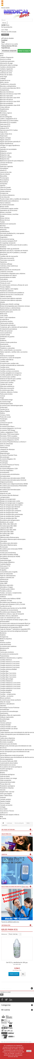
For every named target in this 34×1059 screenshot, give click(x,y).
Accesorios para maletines (8, 646)
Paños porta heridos (6, 394)
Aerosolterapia (4, 709)
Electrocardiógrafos (6, 117)
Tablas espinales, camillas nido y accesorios (13, 352)
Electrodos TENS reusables (8, 436)
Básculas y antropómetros (8, 86)
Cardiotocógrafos (5, 564)
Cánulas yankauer (5, 723)
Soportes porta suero (6, 312)
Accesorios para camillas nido (9, 363)
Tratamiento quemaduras (7, 325)
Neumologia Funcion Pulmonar (9, 707)
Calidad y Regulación (6, 57)
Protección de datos (6, 74)
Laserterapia (4, 451)
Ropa (1, 354)
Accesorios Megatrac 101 (8, 459)
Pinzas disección (5, 784)
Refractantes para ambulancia (9, 201)
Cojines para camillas (6, 382)
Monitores (3, 650)
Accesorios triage (5, 401)
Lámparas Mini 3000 (6, 528)
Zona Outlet (3, 809)
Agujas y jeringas (5, 138)
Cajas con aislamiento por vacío (10, 617)
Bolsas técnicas (5, 220)
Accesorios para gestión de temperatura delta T (14, 625)
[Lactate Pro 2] (17, 870)
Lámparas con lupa (6, 600)
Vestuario (3, 797)
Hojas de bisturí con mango (8, 778)
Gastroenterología (5, 560)
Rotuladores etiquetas (7, 788)
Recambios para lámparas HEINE (10, 612)
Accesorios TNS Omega (7, 430)
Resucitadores (4, 180)
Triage (2, 398)
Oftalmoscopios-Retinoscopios (9, 537)
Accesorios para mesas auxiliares (10, 700)
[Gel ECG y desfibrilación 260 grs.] (17, 948)
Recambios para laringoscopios (10, 520)
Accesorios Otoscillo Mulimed (9, 495)
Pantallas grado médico (7, 589)
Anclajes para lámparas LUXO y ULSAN (12, 604)
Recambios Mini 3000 (7, 533)
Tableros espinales (6, 296)
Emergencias (4, 193)
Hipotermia (3, 262)
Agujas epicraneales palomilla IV (10, 141)
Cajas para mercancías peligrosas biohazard (14, 631)
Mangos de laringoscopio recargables (11, 503)
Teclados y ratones (6, 591)
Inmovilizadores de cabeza (8, 275)
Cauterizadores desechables (9, 763)
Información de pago (6, 63)
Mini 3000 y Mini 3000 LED (8, 524)
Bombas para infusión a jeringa (9, 304)
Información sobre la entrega (9, 65)
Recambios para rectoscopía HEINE (11, 549)
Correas (2, 396)
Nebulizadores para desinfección (10, 310)
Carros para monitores (7, 652)
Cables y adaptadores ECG (8, 118)
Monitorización (4, 648)
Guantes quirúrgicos (6, 769)
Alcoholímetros (4, 472)
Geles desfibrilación (6, 235)
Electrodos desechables (7, 740)
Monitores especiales (6, 585)
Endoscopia (3, 407)
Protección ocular (5, 417)
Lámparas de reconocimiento (9, 610)
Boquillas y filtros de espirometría (10, 715)
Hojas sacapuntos (5, 780)
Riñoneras (3, 229)
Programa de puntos (6, 71)
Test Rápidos (4, 558)
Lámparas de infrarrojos (7, 449)
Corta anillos (4, 315)
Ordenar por (4, 934)
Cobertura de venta (6, 73)
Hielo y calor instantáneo (7, 317)
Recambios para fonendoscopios (10, 489)
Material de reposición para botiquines (12, 160)
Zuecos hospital (5, 803)
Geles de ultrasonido (6, 443)
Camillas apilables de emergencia (10, 375)
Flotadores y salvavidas (7, 348)
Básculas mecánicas (6, 99)
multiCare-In (4, 812)
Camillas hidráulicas (6, 681)
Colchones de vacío (6, 281)
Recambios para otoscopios (8, 543)
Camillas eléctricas (6, 660)
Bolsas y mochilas (5, 212)
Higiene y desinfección (7, 577)
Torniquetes (3, 183)
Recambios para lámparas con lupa (11, 602)
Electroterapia (4, 424)
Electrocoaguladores (6, 759)
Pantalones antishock (6, 290)
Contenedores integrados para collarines (12, 273)
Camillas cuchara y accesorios (9, 371)
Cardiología (3, 115)
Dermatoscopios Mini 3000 (8, 526)
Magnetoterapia (5, 453)
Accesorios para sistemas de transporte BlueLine (15, 623)
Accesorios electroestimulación (9, 438)
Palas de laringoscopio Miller (9, 508)
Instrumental (4, 770)
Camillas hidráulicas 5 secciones (10, 688)
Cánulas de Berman (6, 162)
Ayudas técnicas (5, 80)
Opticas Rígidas (5, 411)
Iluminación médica (6, 595)
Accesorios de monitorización (9, 654)
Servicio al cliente (5, 59)
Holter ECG (3, 132)
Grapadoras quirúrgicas (7, 774)
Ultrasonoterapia (5, 466)
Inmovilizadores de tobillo (8, 277)
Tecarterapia (4, 463)
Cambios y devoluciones (7, 67)
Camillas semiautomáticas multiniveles (12, 365)
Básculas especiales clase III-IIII (10, 97)
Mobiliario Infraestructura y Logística (11, 658)
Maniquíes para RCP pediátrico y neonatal (13, 252)
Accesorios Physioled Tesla (8, 455)
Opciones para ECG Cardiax (9, 130)
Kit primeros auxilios (6, 321)
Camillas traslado (5, 692)
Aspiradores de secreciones (8, 210)
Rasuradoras (4, 182)
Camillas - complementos (8, 694)
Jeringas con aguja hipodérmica (10, 145)
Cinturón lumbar (5, 334)
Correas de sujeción (6, 422)
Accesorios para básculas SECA (10, 88)
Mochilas (3, 225)
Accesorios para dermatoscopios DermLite (13, 480)
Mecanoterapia (4, 457)
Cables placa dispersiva (7, 738)
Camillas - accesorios (6, 696)
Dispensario (3, 136)
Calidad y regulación (6, 69)
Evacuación (3, 254)
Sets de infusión (5, 174)
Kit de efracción (5, 197)
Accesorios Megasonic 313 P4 (9, 440)
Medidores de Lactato (6, 522)
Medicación (3, 313)
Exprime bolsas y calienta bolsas (10, 308)
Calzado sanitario (5, 799)
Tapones (2, 185)
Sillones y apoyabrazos (7, 703)
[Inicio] (3, 823)
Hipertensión (4, 581)
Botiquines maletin (6, 157)
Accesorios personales (7, 204)
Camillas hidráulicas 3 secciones (10, 684)
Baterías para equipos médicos (9, 814)
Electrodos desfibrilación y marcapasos (12, 233)
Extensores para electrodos (8, 744)
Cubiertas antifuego (6, 264)
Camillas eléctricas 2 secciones (10, 661)
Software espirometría (7, 717)
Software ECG (4, 128)
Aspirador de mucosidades (8, 149)
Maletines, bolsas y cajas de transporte (12, 614)
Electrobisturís (4, 730)
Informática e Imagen (6, 587)
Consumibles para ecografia (8, 572)
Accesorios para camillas (8, 377)
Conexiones (3, 164)
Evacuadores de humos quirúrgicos (11, 767)
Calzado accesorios (6, 805)
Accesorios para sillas (7, 390)
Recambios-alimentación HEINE (10, 556)
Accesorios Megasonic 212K (9, 468)
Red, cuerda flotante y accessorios (10, 350)
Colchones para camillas (7, 380)
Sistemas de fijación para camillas (10, 378)
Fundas (2, 222)
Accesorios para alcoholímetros (9, 474)
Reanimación (4, 344)
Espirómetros (4, 713)
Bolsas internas (5, 218)
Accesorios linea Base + (7, 426)
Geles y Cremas (5, 445)
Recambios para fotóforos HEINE (10, 598)
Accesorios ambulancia (7, 195)
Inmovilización (4, 268)
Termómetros (4, 551)
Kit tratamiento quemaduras (8, 329)
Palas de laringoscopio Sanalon (10, 516)
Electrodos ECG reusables (8, 122)
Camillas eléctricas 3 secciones (10, 663)
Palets (2, 640)
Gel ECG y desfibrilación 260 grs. (17, 962)
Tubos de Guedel (5, 187)
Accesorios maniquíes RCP (8, 241)
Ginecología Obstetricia (7, 562)
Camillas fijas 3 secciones (8, 675)
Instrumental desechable (7, 782)
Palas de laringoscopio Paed (9, 512)
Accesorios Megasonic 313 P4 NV (10, 428)
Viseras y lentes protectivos (8, 342)
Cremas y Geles (5, 415)
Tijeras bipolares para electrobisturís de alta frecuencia (17, 757)
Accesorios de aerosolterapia (9, 711)
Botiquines (3, 151)
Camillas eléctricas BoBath (8, 669)
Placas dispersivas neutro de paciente (12, 755)
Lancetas (3, 147)
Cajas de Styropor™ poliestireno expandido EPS (15, 629)
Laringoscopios (5, 497)
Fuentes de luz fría (5, 606)
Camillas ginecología (6, 679)
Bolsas (2, 216)
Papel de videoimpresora (8, 575)
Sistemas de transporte (7, 356)
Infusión (2, 302)
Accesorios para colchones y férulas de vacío (14, 285)
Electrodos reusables (6, 742)
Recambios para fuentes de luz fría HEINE (13, 608)
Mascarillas (3, 176)
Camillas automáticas (6, 359)
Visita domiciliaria (5, 644)
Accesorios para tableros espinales (11, 298)
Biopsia (2, 772)
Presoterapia (4, 461)
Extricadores (4, 279)
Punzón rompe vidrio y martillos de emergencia (14, 199)
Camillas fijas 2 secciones (8, 673)
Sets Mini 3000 (4, 535)
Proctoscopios (4, 178)
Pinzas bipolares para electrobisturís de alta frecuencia (17, 749)
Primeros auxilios (5, 642)
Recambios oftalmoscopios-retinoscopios (12, 539)
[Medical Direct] (17, 14)
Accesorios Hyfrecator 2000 (8, 761)
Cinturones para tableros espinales (11, 300)
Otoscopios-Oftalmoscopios (8, 545)
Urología (2, 807)
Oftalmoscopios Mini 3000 (8, 529)
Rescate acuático (5, 346)
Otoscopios (3, 541)
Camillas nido (4, 361)
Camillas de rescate (6, 384)
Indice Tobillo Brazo (6, 795)
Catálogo (3, 78)
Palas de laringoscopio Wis (8, 518)
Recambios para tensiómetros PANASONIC (13, 486)
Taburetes (3, 705)
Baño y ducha (4, 82)
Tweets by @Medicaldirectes (10, 922)
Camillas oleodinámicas (7, 369)
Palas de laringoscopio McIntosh (10, 507)
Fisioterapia (3, 419)
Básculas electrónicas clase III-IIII (10, 94)
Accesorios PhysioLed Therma (9, 464)
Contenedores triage (6, 399)
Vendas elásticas (5, 191)
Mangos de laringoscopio (8, 499)
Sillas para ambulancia (7, 386)
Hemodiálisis (4, 168)
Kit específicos (4, 319)
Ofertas (4, 854)
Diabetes (3, 635)
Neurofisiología (4, 719)
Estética (2, 413)
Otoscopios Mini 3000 (6, 531)
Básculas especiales (6, 95)
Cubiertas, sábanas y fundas (9, 392)
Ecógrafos (3, 570)
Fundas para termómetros (8, 552)
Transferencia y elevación (8, 84)
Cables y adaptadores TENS (9, 432)
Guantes (2, 338)
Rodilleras (3, 340)
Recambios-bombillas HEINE (9, 554)
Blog (1, 816)
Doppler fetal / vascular (7, 791)
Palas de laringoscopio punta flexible (11, 514)
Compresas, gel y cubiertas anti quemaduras (14, 327)
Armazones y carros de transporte (10, 357)
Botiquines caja (5, 155)
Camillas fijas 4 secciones (8, 677)
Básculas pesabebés (6, 103)
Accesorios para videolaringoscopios (11, 405)
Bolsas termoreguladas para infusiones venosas (15, 306)
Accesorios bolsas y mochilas (9, 214)
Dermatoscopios (5, 476)
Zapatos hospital (5, 801)
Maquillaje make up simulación (9, 248)
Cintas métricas (5, 107)
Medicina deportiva (6, 638)
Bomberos (3, 633)
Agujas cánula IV (5, 139)
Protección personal (6, 331)
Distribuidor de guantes (7, 336)
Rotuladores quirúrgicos (7, 786)
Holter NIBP (3, 583)
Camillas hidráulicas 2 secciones (10, 682)
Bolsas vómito (4, 206)
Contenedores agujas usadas (9, 208)
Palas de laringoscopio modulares (10, 510)
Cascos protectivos (6, 333)
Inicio (1, 55)
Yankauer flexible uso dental (9, 728)
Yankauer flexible (5, 725)
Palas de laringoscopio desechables (11, 505)
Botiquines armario (6, 153)
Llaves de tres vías (6, 172)
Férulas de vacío (5, 283)
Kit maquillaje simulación (8, 243)
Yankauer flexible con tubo (8, 726)
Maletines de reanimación (8, 224)
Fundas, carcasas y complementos (10, 593)
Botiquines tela (4, 159)
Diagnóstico (3, 237)
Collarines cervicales (6, 271)
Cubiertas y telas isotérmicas (9, 266)
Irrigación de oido (5, 493)
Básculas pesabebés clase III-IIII (10, 105)
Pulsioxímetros (4, 656)
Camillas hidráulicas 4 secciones (10, 686)
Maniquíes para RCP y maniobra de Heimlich (14, 250)
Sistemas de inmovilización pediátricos (12, 292)
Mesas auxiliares (5, 698)
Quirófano (3, 721)
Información (6, 925)
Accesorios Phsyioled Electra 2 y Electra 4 (13, 442)
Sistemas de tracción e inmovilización (11, 294)
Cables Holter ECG (6, 134)
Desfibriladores (4, 231)
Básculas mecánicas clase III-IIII (10, 101)
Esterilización (4, 579)
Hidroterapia (4, 447)
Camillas (2, 421)
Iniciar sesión (5, 8)
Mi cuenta (3, 818)
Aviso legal (3, 76)
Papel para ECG (5, 126)
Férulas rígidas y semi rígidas (9, 289)
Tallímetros (3, 111)
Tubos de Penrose (5, 189)
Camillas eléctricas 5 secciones (10, 667)
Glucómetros (4, 491)
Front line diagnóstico (6, 470)
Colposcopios (4, 568)
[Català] (2, 5)
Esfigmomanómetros (6, 482)
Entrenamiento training (7, 239)
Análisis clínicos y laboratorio (9, 616)
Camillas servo (4, 367)
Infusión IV (3, 170)
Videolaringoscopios (6, 403)
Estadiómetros (4, 109)
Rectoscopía (4, 547)
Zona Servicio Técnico (7, 811)
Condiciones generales (7, 61)
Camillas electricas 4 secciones (10, 665)
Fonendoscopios (5, 487)
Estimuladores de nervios (8, 765)
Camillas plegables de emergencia (11, 373)
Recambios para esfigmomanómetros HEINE (14, 484)
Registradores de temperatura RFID (11, 627)
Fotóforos (3, 596)
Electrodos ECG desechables (9, 120)
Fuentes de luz (4, 409)
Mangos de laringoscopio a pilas (10, 501)
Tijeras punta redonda (7, 323)
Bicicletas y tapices (6, 113)
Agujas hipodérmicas (6, 143)
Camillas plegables (6, 690)
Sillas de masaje (5, 702)
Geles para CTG (5, 566)
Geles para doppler (6, 793)
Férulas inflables (5, 287)
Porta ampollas (4, 227)
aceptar (29, 1051)
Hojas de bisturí (5, 776)
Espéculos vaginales (6, 166)
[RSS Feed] (25, 886)
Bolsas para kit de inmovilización (10, 269)
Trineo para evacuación (7, 260)
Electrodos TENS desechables (9, 434)
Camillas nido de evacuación (9, 256)
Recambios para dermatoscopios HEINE (12, 478)
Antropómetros (4, 90)
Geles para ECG (5, 124)
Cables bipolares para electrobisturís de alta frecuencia (17, 732)
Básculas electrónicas (7, 92)
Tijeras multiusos (5, 203)
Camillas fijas (4, 671)
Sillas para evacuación (7, 258)
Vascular (2, 790)
